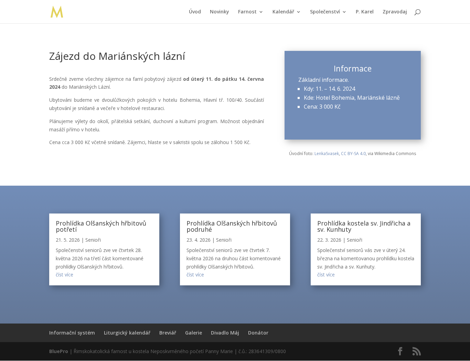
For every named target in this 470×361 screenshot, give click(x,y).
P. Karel (365, 12)
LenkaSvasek (326, 153)
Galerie (193, 332)
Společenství (325, 12)
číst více (64, 274)
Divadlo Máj (225, 332)
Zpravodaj (395, 12)
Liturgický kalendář (127, 332)
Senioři (93, 240)
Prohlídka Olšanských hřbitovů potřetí (101, 226)
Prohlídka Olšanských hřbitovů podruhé (231, 226)
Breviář (167, 332)
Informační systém (72, 332)
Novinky (219, 12)
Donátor (258, 332)
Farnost (247, 12)
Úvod (195, 12)
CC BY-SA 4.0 (353, 153)
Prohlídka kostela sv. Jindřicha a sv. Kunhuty (363, 226)
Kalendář (283, 12)
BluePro (58, 351)
